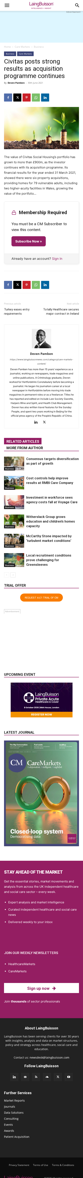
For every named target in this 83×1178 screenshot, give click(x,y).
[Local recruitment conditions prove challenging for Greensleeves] (14, 560)
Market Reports (14, 1100)
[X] (17, 97)
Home (7, 46)
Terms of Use (40, 1165)
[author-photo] (41, 348)
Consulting (11, 1118)
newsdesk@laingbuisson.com (49, 1057)
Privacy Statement (19, 1165)
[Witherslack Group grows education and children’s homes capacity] (14, 521)
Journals (9, 1106)
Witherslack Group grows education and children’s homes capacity (50, 521)
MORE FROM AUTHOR (24, 448)
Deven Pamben (16, 82)
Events (8, 1125)
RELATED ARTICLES (22, 441)
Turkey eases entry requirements (16, 311)
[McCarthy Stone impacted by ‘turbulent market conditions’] (14, 541)
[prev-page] (6, 574)
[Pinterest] (27, 97)
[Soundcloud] (47, 1077)
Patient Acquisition (16, 1137)
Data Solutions (14, 1112)
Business (39, 46)
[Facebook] (8, 97)
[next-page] (13, 574)
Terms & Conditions (63, 1165)
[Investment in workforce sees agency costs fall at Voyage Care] (14, 502)
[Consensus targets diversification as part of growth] (14, 463)
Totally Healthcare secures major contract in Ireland (61, 311)
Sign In (57, 259)
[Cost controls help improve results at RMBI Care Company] (14, 483)
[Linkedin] (45, 97)
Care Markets (22, 46)
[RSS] (36, 1077)
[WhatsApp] (36, 97)
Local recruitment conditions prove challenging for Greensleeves (48, 560)
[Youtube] (69, 1077)
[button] (6, 5)
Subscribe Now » (28, 241)
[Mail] (25, 1077)
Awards (9, 1131)
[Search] (77, 5)
